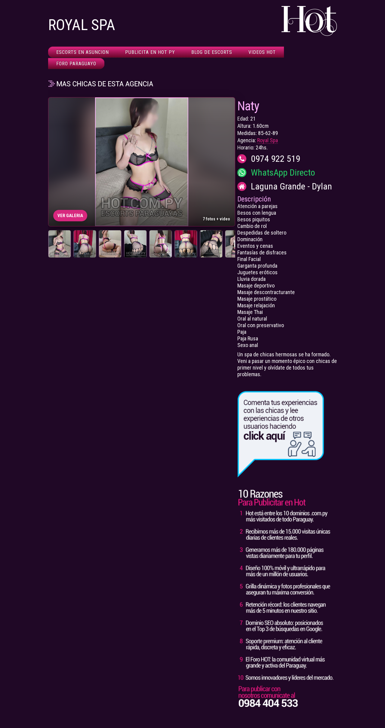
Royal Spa (267, 140)
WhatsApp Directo (283, 172)
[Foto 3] (110, 244)
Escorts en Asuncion (82, 52)
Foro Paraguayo (76, 63)
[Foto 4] (135, 244)
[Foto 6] (185, 244)
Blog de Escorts (211, 52)
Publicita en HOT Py (150, 52)
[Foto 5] (160, 244)
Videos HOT (262, 52)
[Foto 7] (211, 244)
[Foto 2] (84, 244)
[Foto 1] (59, 244)
